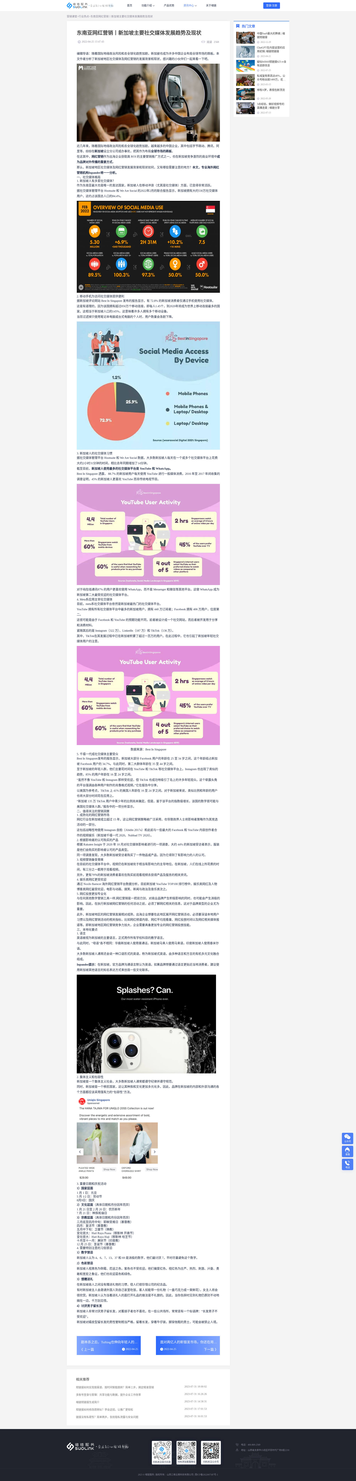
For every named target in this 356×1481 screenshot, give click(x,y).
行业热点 (84, 16)
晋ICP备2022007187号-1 (206, 1474)
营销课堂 (72, 16)
